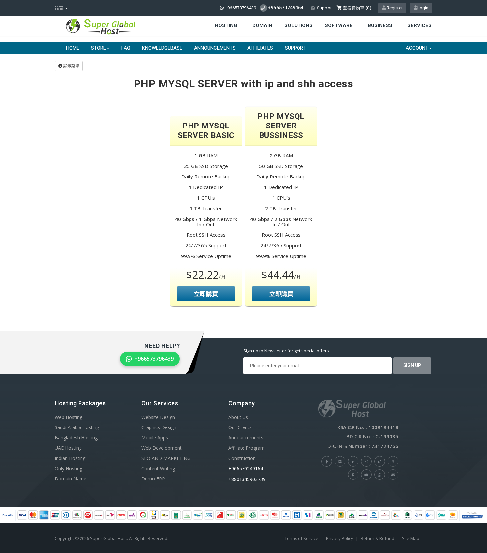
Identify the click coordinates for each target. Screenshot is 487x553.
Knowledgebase (162, 48)
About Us (238, 417)
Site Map (410, 538)
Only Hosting (68, 468)
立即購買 (206, 294)
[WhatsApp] (379, 474)
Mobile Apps (154, 437)
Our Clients (240, 427)
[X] (393, 461)
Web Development (161, 448)
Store (98, 48)
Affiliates (260, 48)
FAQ (125, 48)
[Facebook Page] (326, 461)
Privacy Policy (339, 538)
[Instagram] (366, 461)
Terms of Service (301, 538)
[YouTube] (366, 474)
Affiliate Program (246, 448)
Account (417, 48)
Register (394, 7)
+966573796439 (240, 7)
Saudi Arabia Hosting (77, 427)
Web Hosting (68, 417)
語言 (59, 7)
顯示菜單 (70, 66)
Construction (242, 458)
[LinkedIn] (353, 461)
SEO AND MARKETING (165, 458)
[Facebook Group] (340, 461)
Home (72, 48)
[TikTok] (379, 461)
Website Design (158, 417)
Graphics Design (158, 427)
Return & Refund (377, 538)
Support (325, 7)
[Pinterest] (353, 474)
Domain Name (70, 479)
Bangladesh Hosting (76, 437)
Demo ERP (153, 479)
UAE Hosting (68, 448)
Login (422, 7)
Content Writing (158, 468)
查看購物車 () (356, 7)
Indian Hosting (70, 458)
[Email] (393, 474)
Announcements (215, 48)
